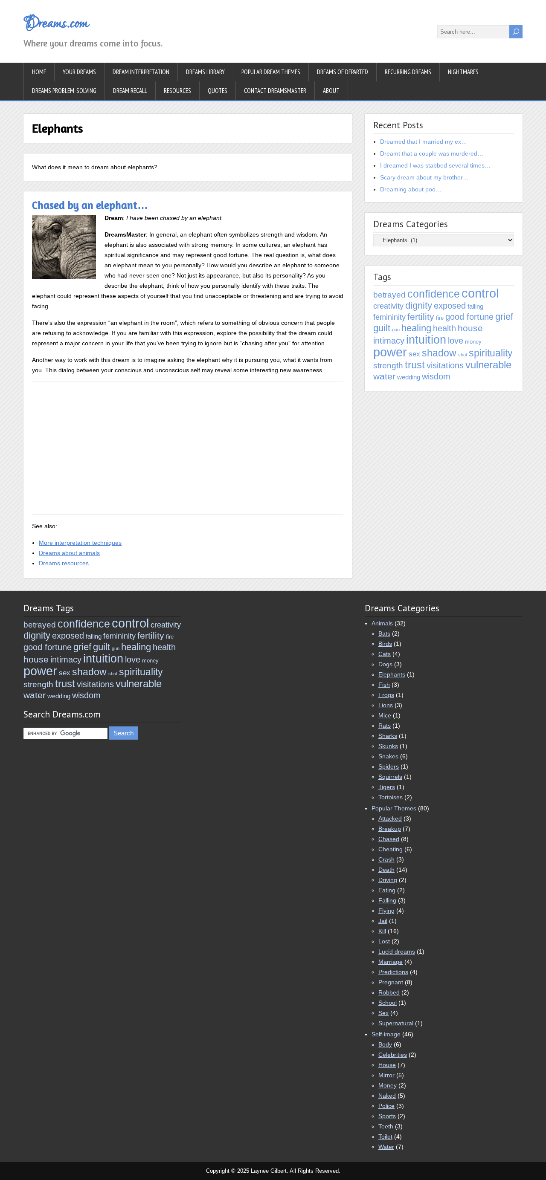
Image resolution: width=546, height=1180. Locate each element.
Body (385, 1044)
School (387, 1002)
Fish (384, 684)
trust (415, 364)
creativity (388, 306)
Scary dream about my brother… (424, 177)
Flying (386, 910)
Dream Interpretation (141, 72)
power (390, 352)
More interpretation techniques (80, 542)
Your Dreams (79, 72)
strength (388, 365)
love (455, 340)
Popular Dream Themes (270, 72)
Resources (177, 91)
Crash (386, 859)
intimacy (388, 340)
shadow (439, 353)
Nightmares (463, 72)
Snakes (388, 756)
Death (386, 869)
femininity (389, 317)
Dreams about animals (69, 553)
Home (39, 72)
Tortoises (390, 797)
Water (386, 1146)
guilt (381, 328)
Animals (382, 623)
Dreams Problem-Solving (64, 91)
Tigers (386, 787)
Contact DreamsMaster (275, 91)
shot (462, 354)
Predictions (393, 972)
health (444, 328)
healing (416, 328)
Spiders (388, 766)
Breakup (389, 828)
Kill (382, 931)
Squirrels (390, 776)
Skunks (388, 746)
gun (396, 329)
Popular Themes (394, 808)
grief (504, 316)
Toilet (385, 1136)
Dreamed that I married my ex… (423, 141)
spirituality (491, 353)
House (387, 1064)
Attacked (390, 818)
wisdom (436, 376)
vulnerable (488, 364)
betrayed (389, 294)
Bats (384, 633)
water (384, 376)
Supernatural (395, 1023)
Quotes (217, 91)
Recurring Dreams (408, 72)
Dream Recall (130, 91)
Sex (383, 1012)
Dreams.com (55, 23)
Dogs (385, 664)
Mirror (386, 1075)
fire (440, 318)
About (331, 91)
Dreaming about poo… (410, 189)
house (470, 328)
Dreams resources (64, 563)
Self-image (386, 1034)
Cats (384, 654)
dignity (418, 305)
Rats (384, 725)
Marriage (390, 961)
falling (475, 306)
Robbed (389, 992)
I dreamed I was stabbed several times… (435, 165)
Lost (384, 941)
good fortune (469, 316)
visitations (445, 365)
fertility (420, 316)
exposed (450, 305)
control (480, 293)
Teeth (385, 1126)
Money (387, 1085)
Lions (385, 705)
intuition (426, 339)
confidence (433, 294)
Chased (388, 839)
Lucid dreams (396, 951)
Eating (386, 890)
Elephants (391, 674)
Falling (387, 900)
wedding (408, 377)
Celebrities (392, 1054)
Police (386, 1105)
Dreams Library (205, 72)
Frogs (386, 694)
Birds (385, 643)
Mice (384, 715)
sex (414, 354)
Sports (387, 1116)
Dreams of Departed (342, 72)
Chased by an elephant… (90, 205)
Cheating (390, 849)
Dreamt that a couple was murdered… (431, 153)
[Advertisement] (187, 448)
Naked (387, 1095)
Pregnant (390, 982)
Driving (387, 879)
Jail (382, 920)
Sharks (387, 735)
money (473, 341)
